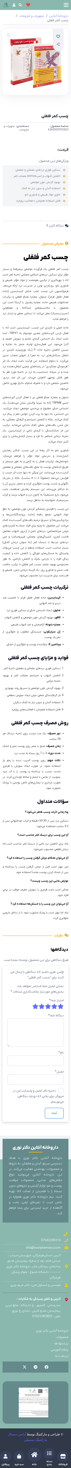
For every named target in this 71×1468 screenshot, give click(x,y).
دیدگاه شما (56, 1015)
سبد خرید (19, 1464)
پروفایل (5, 1464)
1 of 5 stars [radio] (60, 1006)
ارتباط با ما (61, 1356)
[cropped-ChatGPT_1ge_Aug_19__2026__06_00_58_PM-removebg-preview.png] (6, 5)
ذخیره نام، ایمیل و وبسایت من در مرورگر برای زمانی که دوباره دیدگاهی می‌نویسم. (38, 1096)
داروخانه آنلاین (58, 16)
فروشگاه (62, 1464)
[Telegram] (35, 1367)
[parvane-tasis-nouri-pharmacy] (33, 1402)
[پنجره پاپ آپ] (58, 44)
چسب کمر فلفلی (54, 116)
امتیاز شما (56, 1000)
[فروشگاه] (62, 1456)
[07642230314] (64, 1240)
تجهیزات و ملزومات (31, 16)
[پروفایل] (5, 1456)
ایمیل (59, 1072)
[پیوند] (14, 5)
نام (61, 1053)
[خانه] (34, 1455)
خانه (34, 1464)
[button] (66, 5)
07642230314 (51, 1240)
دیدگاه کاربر (55, 226)
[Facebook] (46, 1367)
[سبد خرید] (19, 1456)
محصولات (62, 1337)
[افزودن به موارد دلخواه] (58, 37)
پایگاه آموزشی (59, 1350)
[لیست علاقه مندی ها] (28, 5)
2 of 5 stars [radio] (54, 1006)
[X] (24, 1367)
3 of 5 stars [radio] (48, 1006)
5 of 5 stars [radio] (35, 1006)
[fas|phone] (66, 1234)
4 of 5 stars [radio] (41, 1006)
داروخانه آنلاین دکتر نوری (52, 1331)
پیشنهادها (61, 1343)
